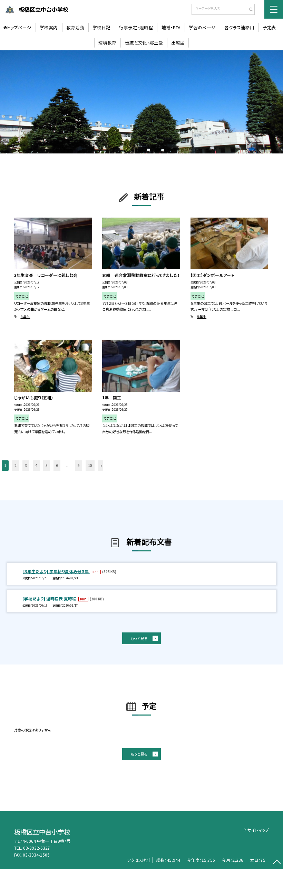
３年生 (25, 316)
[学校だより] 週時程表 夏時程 (49, 598)
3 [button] (26, 465)
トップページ (19, 27)
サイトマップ (258, 830)
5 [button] (47, 465)
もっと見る (139, 638)
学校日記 (101, 27)
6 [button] (57, 465)
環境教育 (107, 42)
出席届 (178, 42)
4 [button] (36, 465)
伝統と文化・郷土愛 (144, 42)
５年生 (201, 316)
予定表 (269, 27)
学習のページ (202, 27)
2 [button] (15, 465)
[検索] (249, 10)
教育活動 (75, 27)
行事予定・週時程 (136, 27)
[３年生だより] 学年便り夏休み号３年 (56, 571)
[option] (141, 101)
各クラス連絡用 (239, 27)
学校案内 (49, 27)
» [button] (101, 465)
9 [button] (79, 465)
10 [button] (90, 465)
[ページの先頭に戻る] (276, 862)
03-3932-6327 (36, 848)
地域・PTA (171, 27)
